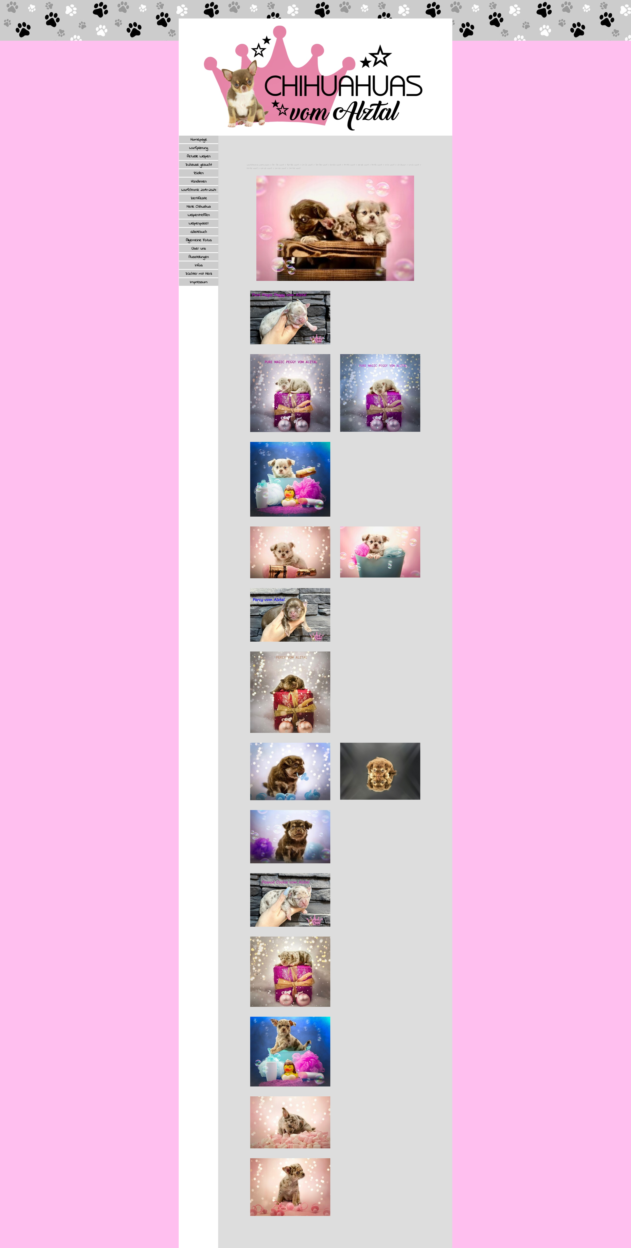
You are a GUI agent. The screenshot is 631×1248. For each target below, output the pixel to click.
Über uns (199, 249)
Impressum (199, 282)
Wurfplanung (198, 148)
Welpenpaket (199, 223)
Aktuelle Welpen (198, 156)
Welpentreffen (199, 215)
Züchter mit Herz (198, 274)
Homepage (199, 140)
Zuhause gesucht (198, 165)
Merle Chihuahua (199, 207)
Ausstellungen (199, 257)
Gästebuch (199, 232)
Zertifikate (199, 198)
